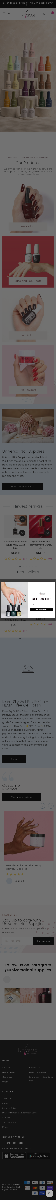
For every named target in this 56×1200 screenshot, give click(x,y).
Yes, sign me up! (41, 609)
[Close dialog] (53, 583)
